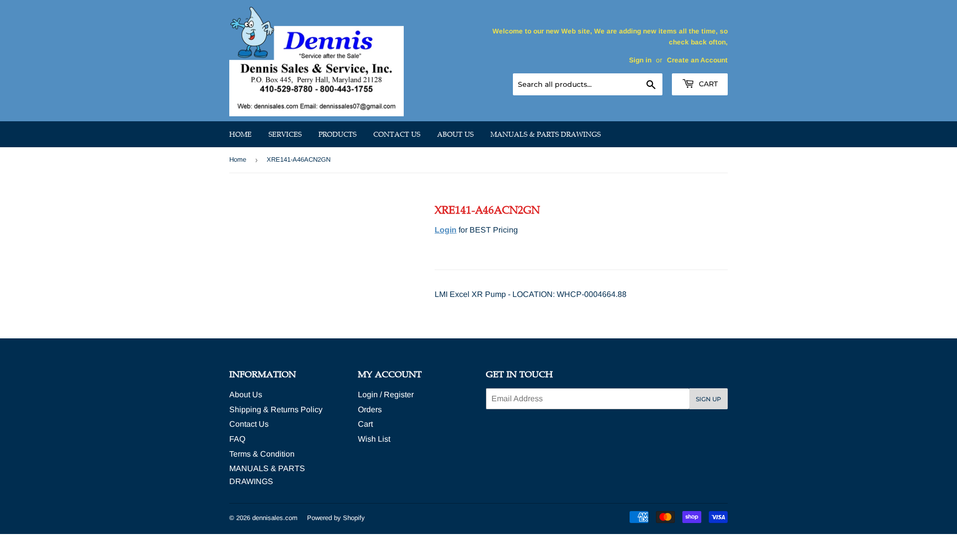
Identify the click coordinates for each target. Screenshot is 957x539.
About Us (455, 134)
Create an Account (697, 60)
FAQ (237, 439)
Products (337, 134)
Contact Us (396, 134)
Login (446, 230)
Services (285, 134)
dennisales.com (275, 518)
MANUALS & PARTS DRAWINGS (545, 134)
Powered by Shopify (336, 518)
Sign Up (708, 399)
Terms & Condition (262, 454)
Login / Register (386, 394)
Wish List (374, 439)
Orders (370, 409)
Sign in (640, 60)
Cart (707, 83)
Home (240, 134)
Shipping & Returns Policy (275, 409)
